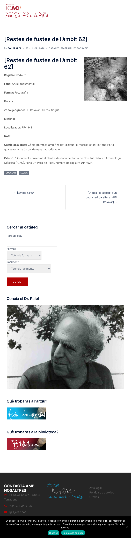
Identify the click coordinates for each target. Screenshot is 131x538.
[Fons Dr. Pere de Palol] (26, 10)
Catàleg (54, 48)
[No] (126, 527)
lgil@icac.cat (17, 512)
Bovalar (11, 172)
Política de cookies (101, 492)
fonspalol (15, 48)
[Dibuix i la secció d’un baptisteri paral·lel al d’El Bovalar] (101, 197)
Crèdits (94, 497)
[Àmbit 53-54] (26, 192)
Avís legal (95, 488)
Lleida (24, 172)
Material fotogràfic (75, 48)
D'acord (53, 532)
